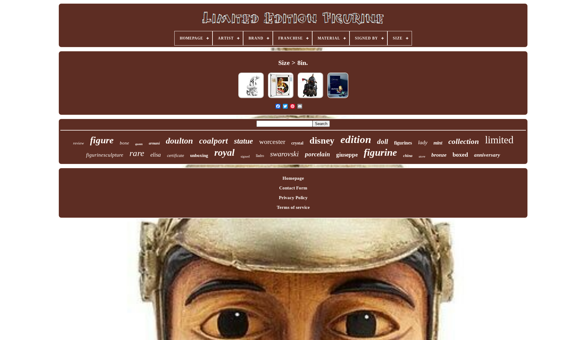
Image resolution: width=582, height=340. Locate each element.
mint (437, 142)
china (408, 155)
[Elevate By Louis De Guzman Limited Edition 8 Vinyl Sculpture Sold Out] (338, 98)
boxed (460, 154)
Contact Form (293, 187)
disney (321, 140)
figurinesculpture (104, 155)
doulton (179, 140)
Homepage (293, 178)
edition (355, 139)
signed (245, 156)
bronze (439, 155)
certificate (175, 155)
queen (139, 144)
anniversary (487, 155)
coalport (213, 140)
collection (463, 141)
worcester (272, 141)
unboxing (199, 155)
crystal (297, 143)
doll (382, 141)
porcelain (317, 154)
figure (102, 140)
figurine (380, 152)
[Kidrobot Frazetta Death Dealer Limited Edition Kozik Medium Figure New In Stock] (310, 98)
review (78, 143)
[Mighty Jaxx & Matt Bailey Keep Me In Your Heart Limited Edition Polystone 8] (251, 98)
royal (224, 152)
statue (243, 141)
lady (422, 142)
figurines (403, 142)
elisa (155, 154)
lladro (260, 156)
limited (499, 139)
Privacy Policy (293, 197)
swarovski (284, 154)
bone (124, 143)
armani (154, 143)
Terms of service (293, 207)
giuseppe (347, 154)
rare (136, 153)
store (422, 156)
